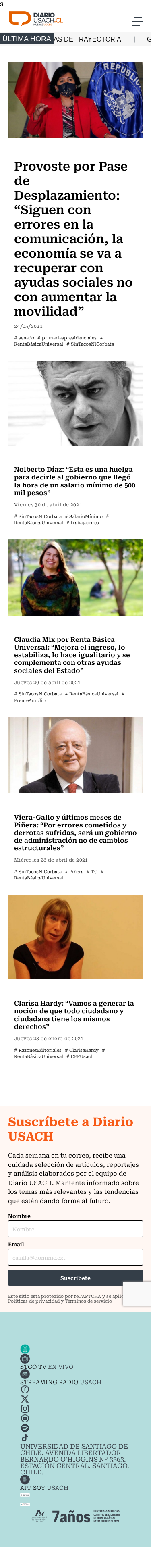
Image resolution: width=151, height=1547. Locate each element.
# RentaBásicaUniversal (58, 340)
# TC (92, 871)
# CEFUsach (79, 1056)
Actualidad (31, 149)
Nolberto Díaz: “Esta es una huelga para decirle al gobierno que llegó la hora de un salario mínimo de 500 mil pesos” (74, 481)
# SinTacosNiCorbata (90, 343)
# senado (24, 337)
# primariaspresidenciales (67, 337)
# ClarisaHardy (82, 1050)
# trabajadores (82, 522)
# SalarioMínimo (84, 516)
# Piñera (74, 871)
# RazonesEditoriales (38, 1050)
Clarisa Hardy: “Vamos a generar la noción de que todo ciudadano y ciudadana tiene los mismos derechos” (74, 1014)
